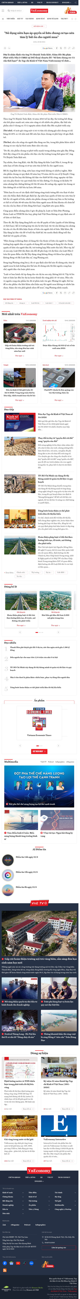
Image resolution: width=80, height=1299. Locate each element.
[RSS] (4, 1270)
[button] (58, 631)
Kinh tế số (40, 19)
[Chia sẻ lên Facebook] (56, 48)
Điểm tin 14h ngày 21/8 (27, 857)
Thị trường (65, 19)
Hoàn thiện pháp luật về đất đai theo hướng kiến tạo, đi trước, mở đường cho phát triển (55, 540)
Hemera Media (37, 1287)
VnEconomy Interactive (55, 1139)
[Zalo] (31, 1262)
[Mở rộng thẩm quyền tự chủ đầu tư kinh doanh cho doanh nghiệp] (20, 988)
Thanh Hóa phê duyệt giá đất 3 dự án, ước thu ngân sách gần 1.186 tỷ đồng (40, 648)
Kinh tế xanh (52, 19)
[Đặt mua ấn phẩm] (70, 10)
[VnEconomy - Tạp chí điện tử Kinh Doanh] (39, 1170)
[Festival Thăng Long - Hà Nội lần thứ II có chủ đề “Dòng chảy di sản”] (20, 1020)
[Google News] (47, 48)
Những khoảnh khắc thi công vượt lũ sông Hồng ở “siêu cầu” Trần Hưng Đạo (58, 1037)
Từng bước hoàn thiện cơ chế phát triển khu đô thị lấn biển (53, 512)
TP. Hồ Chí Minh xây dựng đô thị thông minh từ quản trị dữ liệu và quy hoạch (55, 479)
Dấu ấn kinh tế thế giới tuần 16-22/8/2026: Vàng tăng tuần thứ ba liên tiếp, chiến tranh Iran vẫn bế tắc (19, 393)
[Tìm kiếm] (9, 10)
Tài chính (30, 19)
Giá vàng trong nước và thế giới (18, 1139)
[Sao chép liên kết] (69, 48)
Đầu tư (20, 19)
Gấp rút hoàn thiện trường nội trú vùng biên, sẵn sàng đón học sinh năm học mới (19, 348)
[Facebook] (4, 1262)
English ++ (66, 2)
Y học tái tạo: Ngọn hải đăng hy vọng (57, 834)
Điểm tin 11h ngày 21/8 (27, 872)
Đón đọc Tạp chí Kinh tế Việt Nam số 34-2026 (55, 416)
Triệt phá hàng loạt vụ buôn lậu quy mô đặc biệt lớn (57, 1002)
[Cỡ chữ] (9, 48)
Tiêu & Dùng (22, 2)
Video (5, 320)
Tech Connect (52, 2)
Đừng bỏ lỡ (10, 587)
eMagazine (70, 761)
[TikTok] (24, 1262)
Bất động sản (21, 612)
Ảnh (4, 1224)
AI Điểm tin (39, 849)
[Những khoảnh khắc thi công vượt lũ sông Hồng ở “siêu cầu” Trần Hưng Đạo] (59, 1020)
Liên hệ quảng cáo (59, 1247)
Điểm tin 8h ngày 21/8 (26, 887)
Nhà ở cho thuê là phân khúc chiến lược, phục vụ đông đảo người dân (40, 677)
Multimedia (11, 761)
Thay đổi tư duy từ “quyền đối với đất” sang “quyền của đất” (56, 439)
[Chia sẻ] (73, 48)
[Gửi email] (65, 48)
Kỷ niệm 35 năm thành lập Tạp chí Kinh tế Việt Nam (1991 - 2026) (58, 1084)
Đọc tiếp (9, 409)
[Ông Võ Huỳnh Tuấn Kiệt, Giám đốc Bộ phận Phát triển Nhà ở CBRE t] (39, 65)
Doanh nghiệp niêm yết (50, 320)
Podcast (51, 761)
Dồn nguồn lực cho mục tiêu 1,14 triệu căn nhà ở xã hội (34, 657)
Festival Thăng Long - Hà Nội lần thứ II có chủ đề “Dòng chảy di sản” (19, 1035)
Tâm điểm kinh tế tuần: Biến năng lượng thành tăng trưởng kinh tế (20, 836)
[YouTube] (18, 1262)
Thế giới (5, 365)
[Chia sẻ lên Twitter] (61, 48)
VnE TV (39, 2)
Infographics (60, 761)
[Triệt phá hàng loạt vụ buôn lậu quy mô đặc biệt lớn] (59, 988)
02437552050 (50, 1242)
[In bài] (5, 48)
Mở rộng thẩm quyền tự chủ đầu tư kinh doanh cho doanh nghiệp (19, 1002)
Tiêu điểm (11, 19)
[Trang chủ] (3, 19)
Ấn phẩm (39, 700)
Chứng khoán (8, 2)
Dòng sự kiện (39, 1053)
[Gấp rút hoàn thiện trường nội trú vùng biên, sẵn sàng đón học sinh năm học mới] (39, 933)
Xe (32, 2)
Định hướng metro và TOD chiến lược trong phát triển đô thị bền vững (19, 1084)
